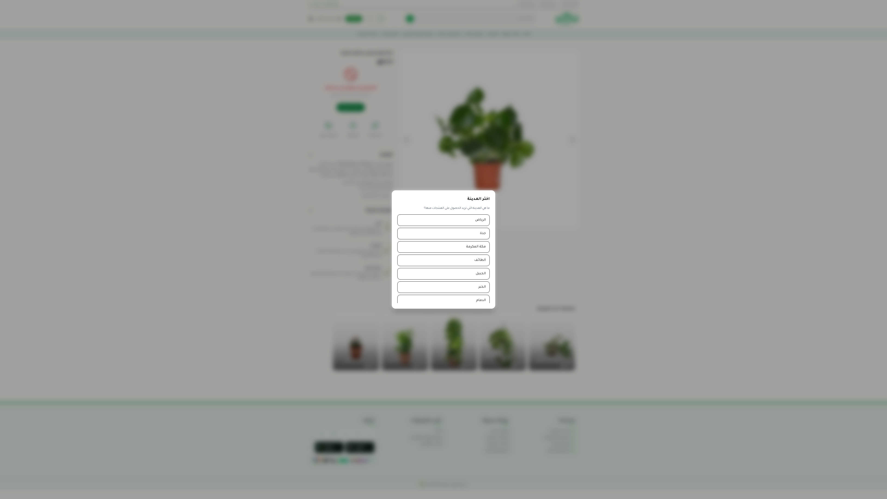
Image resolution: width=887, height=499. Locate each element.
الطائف (480, 260)
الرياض (480, 220)
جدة (483, 233)
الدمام (481, 300)
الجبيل (481, 274)
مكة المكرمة (476, 247)
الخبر (482, 287)
